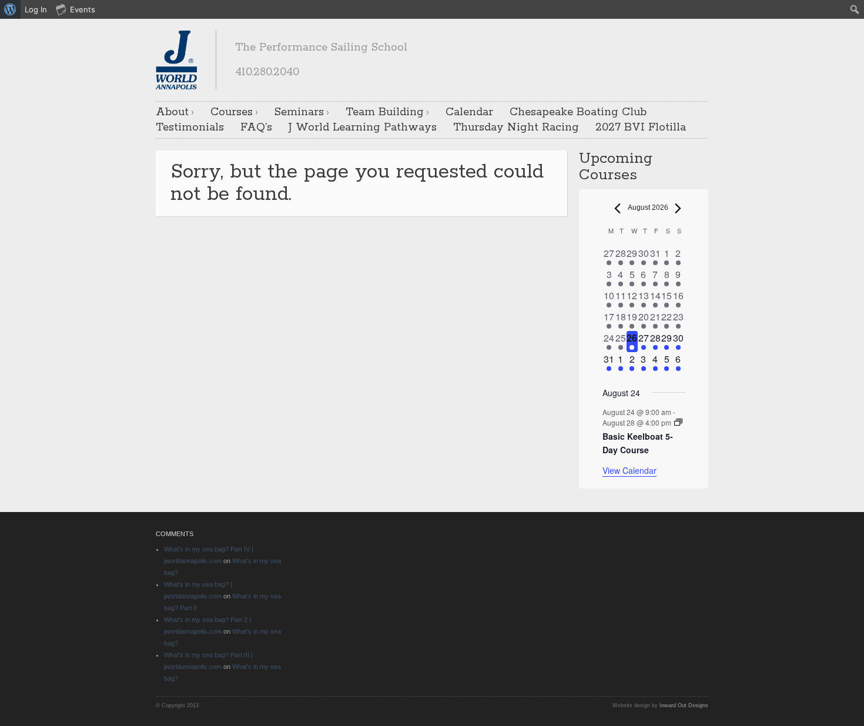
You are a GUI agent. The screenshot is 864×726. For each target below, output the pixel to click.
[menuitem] (10, 9)
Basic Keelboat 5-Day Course (637, 443)
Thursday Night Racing (516, 128)
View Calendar (629, 470)
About (172, 112)
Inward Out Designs (683, 705)
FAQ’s (256, 128)
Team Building (385, 112)
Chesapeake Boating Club (578, 112)
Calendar (469, 112)
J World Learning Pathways (363, 128)
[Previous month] (618, 208)
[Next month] (678, 208)
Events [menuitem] (82, 9)
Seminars (299, 112)
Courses (231, 112)
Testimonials (190, 128)
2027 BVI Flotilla (640, 128)
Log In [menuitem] (36, 9)
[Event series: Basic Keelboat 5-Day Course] (678, 422)
